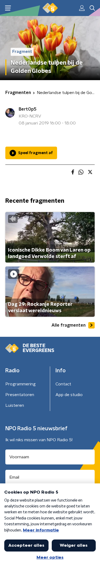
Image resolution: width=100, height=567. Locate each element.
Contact (63, 384)
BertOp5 (28, 109)
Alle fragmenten (68, 325)
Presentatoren (19, 395)
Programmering (20, 384)
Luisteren (14, 405)
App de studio (69, 395)
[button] (8, 8)
